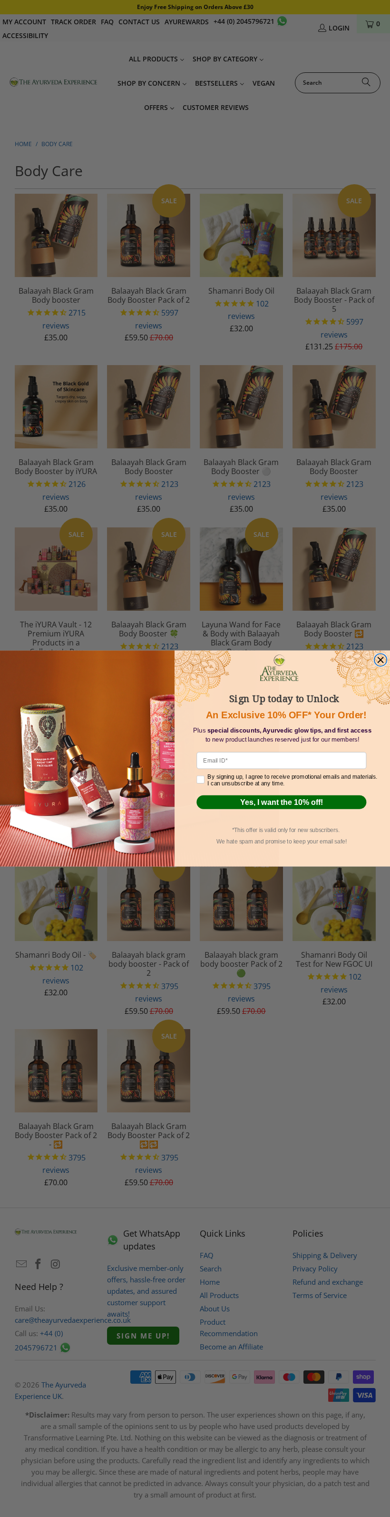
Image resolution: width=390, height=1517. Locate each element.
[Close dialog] (380, 660)
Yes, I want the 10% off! (281, 802)
